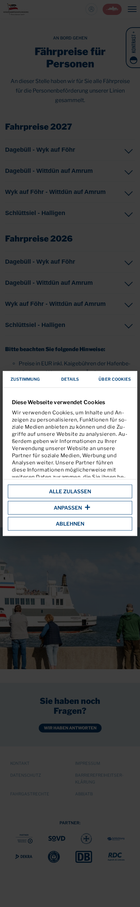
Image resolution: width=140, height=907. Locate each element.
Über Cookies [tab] (115, 379)
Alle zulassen (70, 492)
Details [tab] (70, 379)
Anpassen (68, 508)
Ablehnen (70, 524)
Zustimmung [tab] (25, 379)
